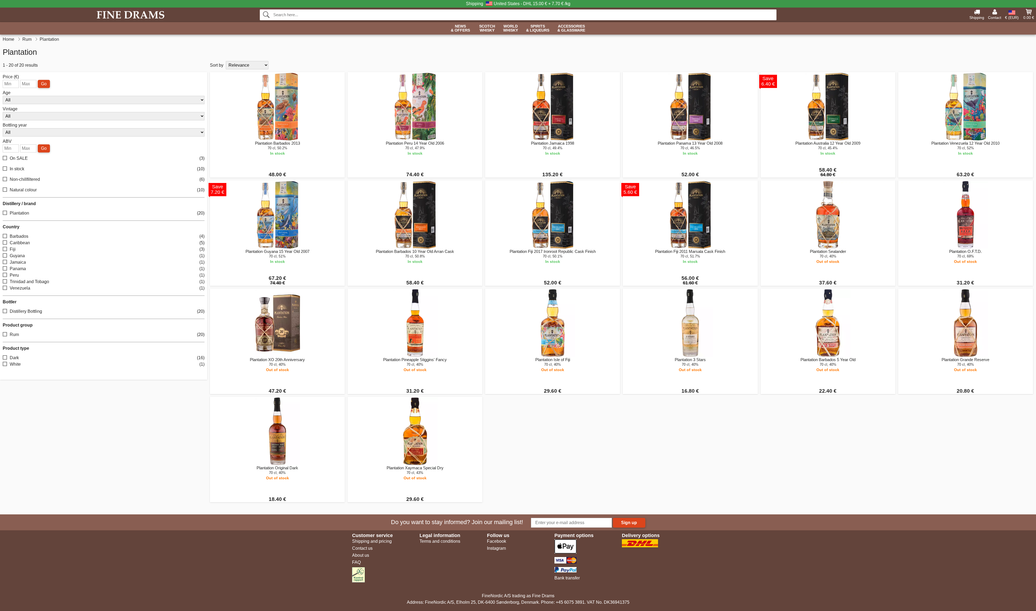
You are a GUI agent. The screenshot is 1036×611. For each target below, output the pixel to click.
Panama (107, 268)
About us (360, 555)
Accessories (571, 28)
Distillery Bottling (107, 311)
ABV (7, 141)
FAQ (356, 562)
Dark (107, 357)
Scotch (487, 28)
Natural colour (107, 190)
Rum (107, 334)
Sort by (216, 65)
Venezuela (107, 288)
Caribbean (107, 242)
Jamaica (107, 262)
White (107, 364)
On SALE (107, 158)
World (510, 28)
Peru (107, 275)
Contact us (362, 548)
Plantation (107, 213)
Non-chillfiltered (107, 179)
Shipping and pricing (372, 541)
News (460, 28)
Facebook (496, 541)
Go (44, 84)
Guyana (107, 255)
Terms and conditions (440, 541)
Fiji (107, 249)
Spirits (537, 28)
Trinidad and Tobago (107, 281)
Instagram (496, 548)
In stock (107, 169)
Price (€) (11, 77)
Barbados (107, 236)
